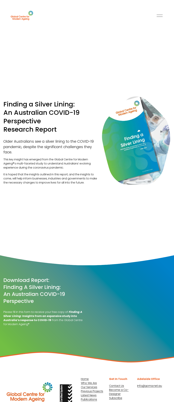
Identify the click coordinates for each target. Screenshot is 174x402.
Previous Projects (92, 391)
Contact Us (116, 386)
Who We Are (89, 383)
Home (85, 379)
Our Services (89, 387)
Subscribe (115, 398)
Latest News (89, 395)
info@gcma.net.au (149, 386)
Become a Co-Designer (119, 392)
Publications (89, 399)
